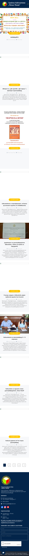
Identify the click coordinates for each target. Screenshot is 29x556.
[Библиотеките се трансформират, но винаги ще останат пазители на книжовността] (14, 171)
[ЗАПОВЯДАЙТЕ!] (14, 13)
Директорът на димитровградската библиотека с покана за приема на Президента (14, 244)
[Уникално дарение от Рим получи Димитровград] (14, 408)
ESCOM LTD (13, 553)
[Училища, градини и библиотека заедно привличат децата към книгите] (14, 263)
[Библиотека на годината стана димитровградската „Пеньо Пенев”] (14, 357)
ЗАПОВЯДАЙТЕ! (14, 37)
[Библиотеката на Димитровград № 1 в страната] (14, 314)
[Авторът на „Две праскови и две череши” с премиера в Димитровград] (14, 57)
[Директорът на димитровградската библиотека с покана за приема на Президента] (14, 223)
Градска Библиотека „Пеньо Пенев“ (13, 554)
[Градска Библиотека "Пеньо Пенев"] (13, 4)
